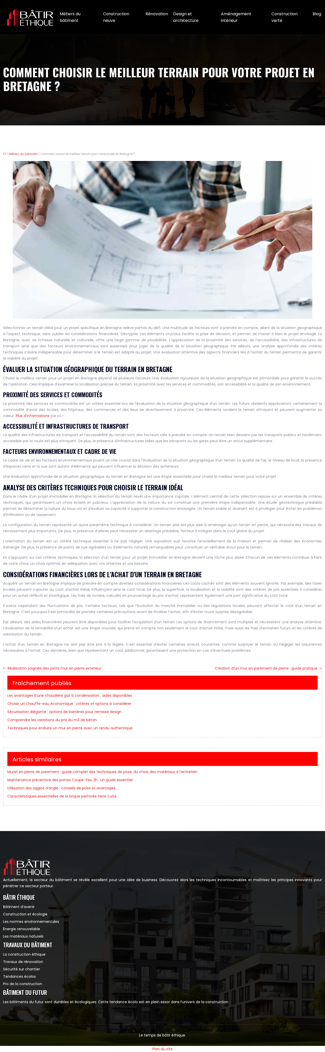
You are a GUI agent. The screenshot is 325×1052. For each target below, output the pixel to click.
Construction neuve (116, 17)
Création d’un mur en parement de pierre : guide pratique (266, 668)
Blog (317, 14)
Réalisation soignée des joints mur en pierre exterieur (54, 668)
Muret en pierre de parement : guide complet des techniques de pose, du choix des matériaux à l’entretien (102, 771)
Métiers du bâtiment (70, 17)
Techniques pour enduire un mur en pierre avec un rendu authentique (70, 728)
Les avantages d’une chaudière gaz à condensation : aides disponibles (69, 695)
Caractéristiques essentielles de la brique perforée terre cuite (62, 796)
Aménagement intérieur (236, 17)
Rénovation (156, 14)
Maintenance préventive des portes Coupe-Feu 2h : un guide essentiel (70, 779)
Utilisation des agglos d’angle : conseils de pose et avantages (61, 788)
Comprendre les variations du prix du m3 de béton (52, 719)
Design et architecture (186, 17)
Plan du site (162, 1048)
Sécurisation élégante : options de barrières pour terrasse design (64, 711)
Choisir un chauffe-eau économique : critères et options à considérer (69, 703)
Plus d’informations (33, 415)
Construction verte (284, 17)
